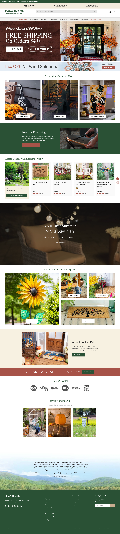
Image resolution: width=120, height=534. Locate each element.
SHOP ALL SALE (88, 372)
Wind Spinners (32, 321)
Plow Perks (48, 505)
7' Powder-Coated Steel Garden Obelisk (83, 183)
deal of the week (96, 19)
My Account (75, 499)
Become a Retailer (50, 517)
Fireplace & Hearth (61, 16)
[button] (114, 11)
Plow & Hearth (11, 528)
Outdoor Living (17, 16)
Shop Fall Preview (78, 354)
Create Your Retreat (60, 242)
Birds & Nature (102, 295)
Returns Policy (99, 528)
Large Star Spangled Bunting (60, 183)
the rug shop (44, 19)
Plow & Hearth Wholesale (52, 514)
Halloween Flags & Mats (97, 116)
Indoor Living (36, 16)
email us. (13, 502)
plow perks (63, 19)
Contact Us (75, 502)
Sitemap (113, 528)
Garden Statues (74, 295)
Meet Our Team (49, 502)
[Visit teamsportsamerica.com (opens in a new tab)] (21, 2)
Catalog (47, 520)
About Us (47, 499)
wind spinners (34, 19)
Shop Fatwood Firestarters (31, 145)
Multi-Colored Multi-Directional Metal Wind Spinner (104, 184)
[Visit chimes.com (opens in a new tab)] (33, 2)
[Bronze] (77, 188)
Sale (106, 16)
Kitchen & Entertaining (83, 16)
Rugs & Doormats (47, 16)
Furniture (27, 16)
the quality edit (74, 19)
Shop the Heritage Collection (17, 195)
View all (113, 159)
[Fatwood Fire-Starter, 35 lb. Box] (40, 171)
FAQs (73, 505)
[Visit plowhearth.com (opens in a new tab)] (12, 2)
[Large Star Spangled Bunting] (62, 171)
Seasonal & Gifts (98, 16)
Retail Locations (49, 508)
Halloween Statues (23, 116)
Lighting (72, 16)
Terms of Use (90, 528)
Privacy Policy (74, 528)
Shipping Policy (82, 528)
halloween (54, 19)
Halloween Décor (60, 116)
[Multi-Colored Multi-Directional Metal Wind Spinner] (105, 171)
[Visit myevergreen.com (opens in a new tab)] (4, 2)
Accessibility (106, 528)
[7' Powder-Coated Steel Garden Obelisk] (84, 171)
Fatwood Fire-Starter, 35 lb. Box (40, 183)
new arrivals (23, 19)
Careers (47, 511)
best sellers (84, 19)
